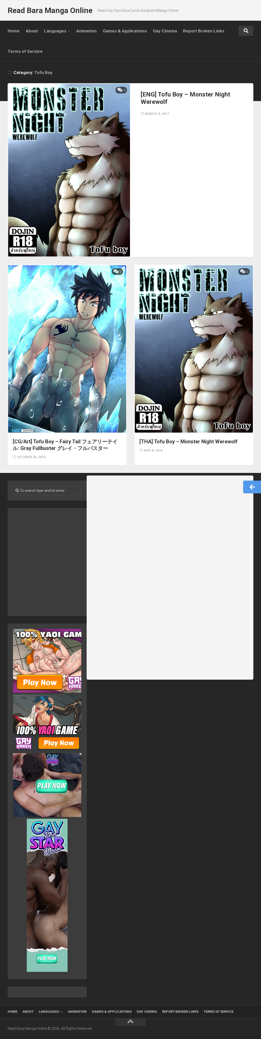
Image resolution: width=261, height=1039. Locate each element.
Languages (55, 30)
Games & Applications (125, 30)
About (32, 30)
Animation (86, 30)
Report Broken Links (203, 30)
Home (14, 30)
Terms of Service (25, 51)
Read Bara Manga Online (50, 10)
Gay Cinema (165, 30)
